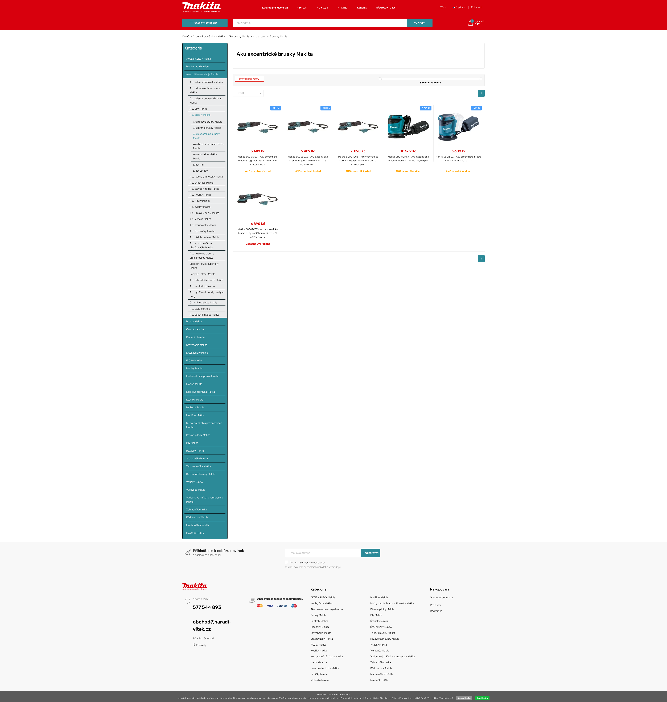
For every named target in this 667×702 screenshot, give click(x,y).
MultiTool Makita (195, 415)
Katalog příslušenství (275, 7)
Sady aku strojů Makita (202, 274)
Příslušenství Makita (197, 517)
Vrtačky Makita (194, 482)
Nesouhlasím (464, 698)
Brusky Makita (194, 321)
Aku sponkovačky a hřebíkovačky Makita (201, 245)
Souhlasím (482, 698)
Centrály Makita (195, 329)
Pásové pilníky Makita (198, 435)
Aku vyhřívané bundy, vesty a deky (207, 294)
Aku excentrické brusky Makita (206, 136)
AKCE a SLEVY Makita (198, 58)
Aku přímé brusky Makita (207, 127)
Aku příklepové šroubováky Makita (205, 90)
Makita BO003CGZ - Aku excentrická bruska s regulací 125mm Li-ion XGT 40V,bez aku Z (308, 160)
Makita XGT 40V (195, 533)
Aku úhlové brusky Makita (207, 121)
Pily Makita (192, 442)
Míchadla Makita (195, 407)
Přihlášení (476, 7)
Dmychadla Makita (196, 344)
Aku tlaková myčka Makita (204, 314)
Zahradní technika (196, 509)
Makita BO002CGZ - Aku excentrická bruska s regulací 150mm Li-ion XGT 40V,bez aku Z (258, 233)
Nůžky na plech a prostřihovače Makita (204, 425)
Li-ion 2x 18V (200, 170)
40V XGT (322, 7)
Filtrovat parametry (249, 78)
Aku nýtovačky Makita (202, 231)
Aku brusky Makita (239, 36)
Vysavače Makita (195, 489)
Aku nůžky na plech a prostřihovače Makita (202, 255)
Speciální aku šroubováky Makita (204, 266)
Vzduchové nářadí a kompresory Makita (204, 499)
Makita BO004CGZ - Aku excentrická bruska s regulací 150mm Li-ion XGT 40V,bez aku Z (358, 160)
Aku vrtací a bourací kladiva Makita (205, 100)
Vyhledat (419, 22)
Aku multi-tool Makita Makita (205, 156)
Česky (459, 7)
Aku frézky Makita (199, 200)
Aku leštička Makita (200, 219)
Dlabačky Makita (195, 337)
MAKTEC (342, 7)
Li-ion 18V (199, 164)
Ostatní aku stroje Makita (203, 302)
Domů (185, 36)
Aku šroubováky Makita (203, 225)
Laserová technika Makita (200, 391)
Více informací (446, 698)
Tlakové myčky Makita (198, 466)
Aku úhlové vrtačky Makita (204, 212)
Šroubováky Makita (197, 458)
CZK (442, 7)
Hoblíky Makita (194, 368)
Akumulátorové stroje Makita (209, 36)
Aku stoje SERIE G (200, 308)
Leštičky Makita (194, 399)
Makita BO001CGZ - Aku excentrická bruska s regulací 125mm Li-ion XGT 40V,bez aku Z (257, 160)
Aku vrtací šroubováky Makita (206, 82)
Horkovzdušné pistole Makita (202, 376)
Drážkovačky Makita (197, 352)
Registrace (436, 611)
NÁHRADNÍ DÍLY (385, 7)
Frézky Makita (194, 360)
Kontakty (200, 645)
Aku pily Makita (198, 108)
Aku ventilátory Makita (202, 286)
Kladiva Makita (194, 384)
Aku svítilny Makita (200, 206)
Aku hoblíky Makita (200, 194)
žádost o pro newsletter (307, 562)
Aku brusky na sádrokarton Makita (208, 146)
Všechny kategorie (206, 22)
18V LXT (302, 7)
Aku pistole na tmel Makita (204, 237)
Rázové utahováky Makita (200, 474)
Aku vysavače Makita (201, 182)
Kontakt (362, 7)
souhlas (304, 562)
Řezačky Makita (195, 450)
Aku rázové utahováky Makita (206, 176)
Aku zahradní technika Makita (206, 280)
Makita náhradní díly (197, 525)
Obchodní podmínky (441, 597)
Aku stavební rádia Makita (204, 188)
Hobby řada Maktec (197, 66)
